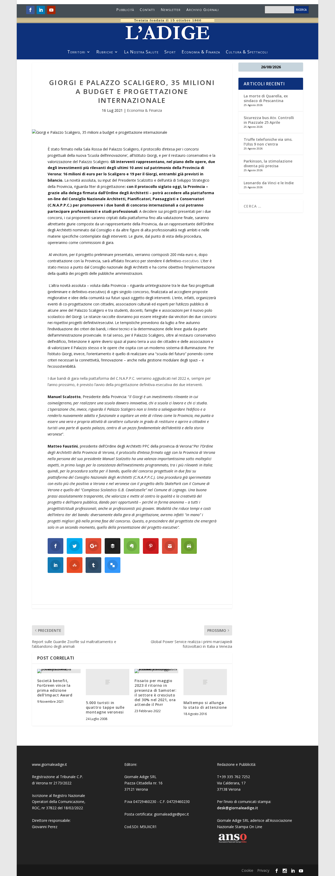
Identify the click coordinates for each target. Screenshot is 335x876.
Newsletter (171, 10)
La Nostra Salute (141, 52)
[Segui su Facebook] (30, 10)
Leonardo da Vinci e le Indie (269, 182)
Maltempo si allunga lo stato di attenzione (205, 705)
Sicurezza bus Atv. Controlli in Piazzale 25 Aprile (269, 120)
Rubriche (104, 52)
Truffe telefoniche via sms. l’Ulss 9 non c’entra (268, 142)
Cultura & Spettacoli (247, 52)
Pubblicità (125, 10)
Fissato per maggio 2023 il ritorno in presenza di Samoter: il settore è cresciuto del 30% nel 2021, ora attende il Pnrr (155, 692)
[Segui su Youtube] (51, 10)
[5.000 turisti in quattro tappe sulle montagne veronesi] (107, 682)
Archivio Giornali (202, 10)
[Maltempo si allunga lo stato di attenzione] (205, 682)
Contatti (147, 10)
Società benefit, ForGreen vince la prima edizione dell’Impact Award (54, 688)
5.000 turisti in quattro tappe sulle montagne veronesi (105, 707)
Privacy (263, 870)
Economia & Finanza (201, 52)
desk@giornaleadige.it (237, 807)
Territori (76, 52)
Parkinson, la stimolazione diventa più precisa (268, 163)
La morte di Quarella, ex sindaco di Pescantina (266, 98)
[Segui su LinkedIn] (41, 10)
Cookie (247, 870)
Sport (170, 52)
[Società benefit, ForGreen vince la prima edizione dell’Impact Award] (59, 671)
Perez (52, 826)
